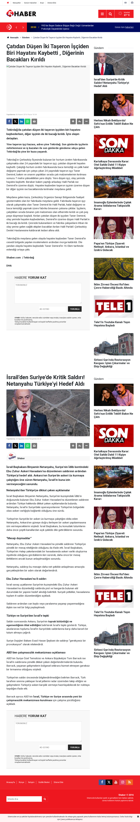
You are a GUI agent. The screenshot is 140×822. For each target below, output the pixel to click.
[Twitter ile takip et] (109, 782)
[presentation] (16, 27)
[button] (73, 121)
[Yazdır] (34, 121)
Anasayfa (14, 37)
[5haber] (21, 13)
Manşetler (17, 3)
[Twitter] (15, 121)
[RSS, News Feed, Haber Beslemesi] (129, 782)
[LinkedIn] (21, 121)
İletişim (31, 782)
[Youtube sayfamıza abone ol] (115, 782)
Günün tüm (124, 27)
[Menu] (102, 14)
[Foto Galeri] (132, 2)
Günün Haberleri (30, 3)
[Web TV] (125, 2)
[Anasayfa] (7, 3)
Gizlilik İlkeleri (44, 782)
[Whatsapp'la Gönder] (27, 121)
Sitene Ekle (51, 3)
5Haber (21, 458)
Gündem (26, 37)
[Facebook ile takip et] (102, 782)
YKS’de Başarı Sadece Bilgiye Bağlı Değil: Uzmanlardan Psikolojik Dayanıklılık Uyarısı (67, 27)
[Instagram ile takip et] (122, 782)
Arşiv (42, 3)
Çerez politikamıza (67, 819)
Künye (21, 782)
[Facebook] (9, 121)
